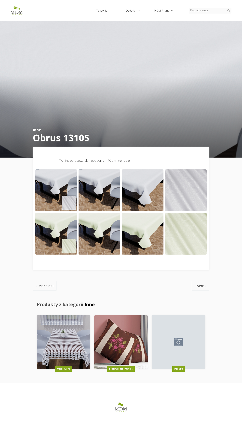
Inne (37, 129)
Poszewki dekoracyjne (121, 368)
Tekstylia (106, 10)
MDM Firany (166, 10)
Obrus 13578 (63, 368)
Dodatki (135, 10)
